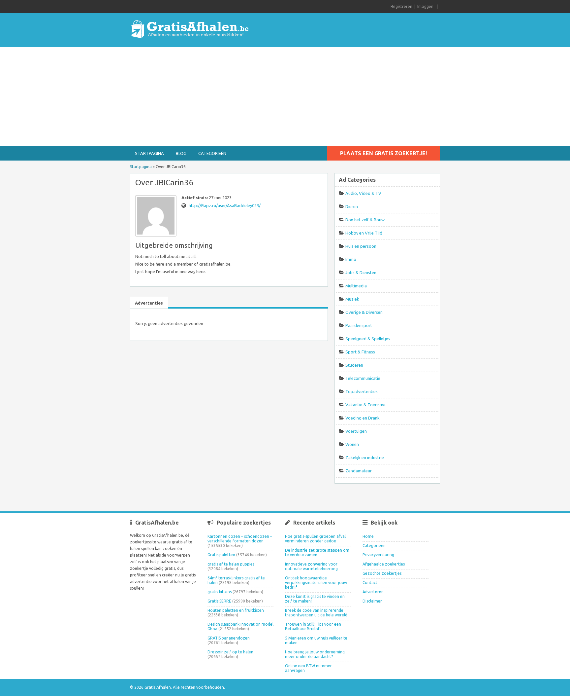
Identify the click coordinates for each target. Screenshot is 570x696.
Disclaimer (372, 601)
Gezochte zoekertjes (382, 573)
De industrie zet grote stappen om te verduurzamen (317, 552)
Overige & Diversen (364, 312)
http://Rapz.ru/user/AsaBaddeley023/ (225, 205)
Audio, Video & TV (363, 193)
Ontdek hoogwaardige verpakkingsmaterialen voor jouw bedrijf (316, 582)
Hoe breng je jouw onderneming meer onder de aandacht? (315, 654)
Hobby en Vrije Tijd (363, 233)
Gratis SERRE (219, 601)
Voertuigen (356, 431)
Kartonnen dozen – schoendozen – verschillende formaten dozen (239, 538)
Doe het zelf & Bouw (365, 219)
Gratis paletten (221, 555)
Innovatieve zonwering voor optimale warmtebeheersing (311, 566)
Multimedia (356, 285)
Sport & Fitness (360, 351)
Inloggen (425, 6)
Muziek (352, 299)
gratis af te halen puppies (230, 564)
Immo (350, 259)
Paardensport (358, 325)
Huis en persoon (360, 246)
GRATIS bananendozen (228, 638)
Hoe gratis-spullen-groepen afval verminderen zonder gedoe (315, 538)
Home (368, 536)
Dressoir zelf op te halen (230, 652)
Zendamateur (358, 470)
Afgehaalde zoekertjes (384, 564)
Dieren (351, 206)
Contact (370, 582)
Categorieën (212, 153)
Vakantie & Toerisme (365, 404)
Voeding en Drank (362, 418)
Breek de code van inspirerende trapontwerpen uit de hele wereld (316, 612)
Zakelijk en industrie (364, 457)
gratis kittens (219, 592)
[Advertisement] (285, 96)
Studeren (354, 365)
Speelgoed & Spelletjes (367, 338)
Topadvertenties (361, 391)
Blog (181, 153)
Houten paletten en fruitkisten (235, 610)
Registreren (401, 6)
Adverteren (373, 592)
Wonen (352, 444)
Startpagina (149, 153)
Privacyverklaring (378, 555)
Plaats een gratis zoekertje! (383, 153)
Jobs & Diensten (360, 272)
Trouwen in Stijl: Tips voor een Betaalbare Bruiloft (313, 626)
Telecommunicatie (362, 378)
